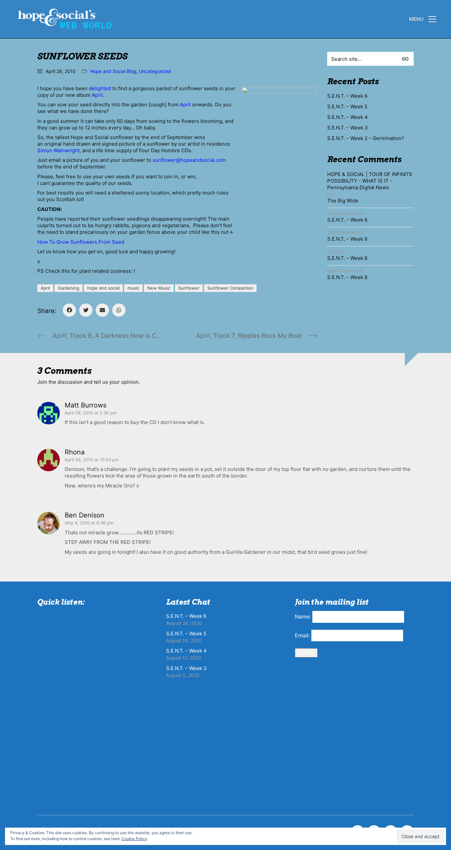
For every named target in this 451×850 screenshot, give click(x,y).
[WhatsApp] (118, 310)
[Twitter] (85, 310)
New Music (158, 288)
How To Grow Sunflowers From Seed (80, 242)
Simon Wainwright (58, 150)
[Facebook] (69, 310)
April (97, 95)
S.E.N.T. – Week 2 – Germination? (365, 138)
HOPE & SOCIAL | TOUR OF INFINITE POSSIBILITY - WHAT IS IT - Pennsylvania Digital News (369, 181)
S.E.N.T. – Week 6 (347, 96)
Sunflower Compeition (230, 288)
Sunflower (188, 288)
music (133, 288)
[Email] (102, 310)
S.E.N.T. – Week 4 (347, 117)
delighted (100, 88)
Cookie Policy (134, 838)
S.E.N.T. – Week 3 (347, 127)
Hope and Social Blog (113, 71)
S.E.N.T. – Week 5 (347, 106)
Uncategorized (155, 71)
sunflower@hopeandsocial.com (189, 160)
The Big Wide (343, 200)
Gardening (68, 288)
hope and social (103, 288)
